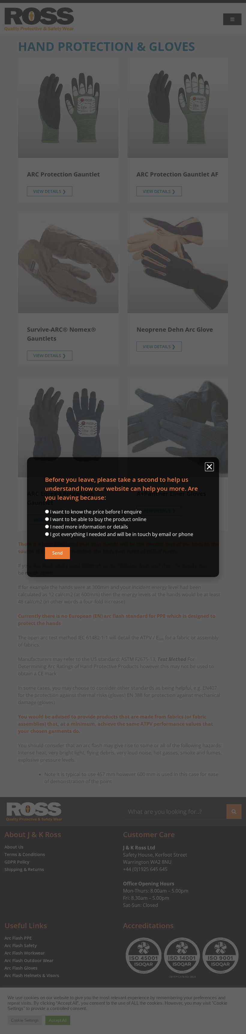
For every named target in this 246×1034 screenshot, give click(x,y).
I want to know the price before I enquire (96, 511)
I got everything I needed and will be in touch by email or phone (121, 534)
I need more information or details (89, 526)
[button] (209, 466)
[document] (123, 517)
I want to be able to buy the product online (98, 519)
